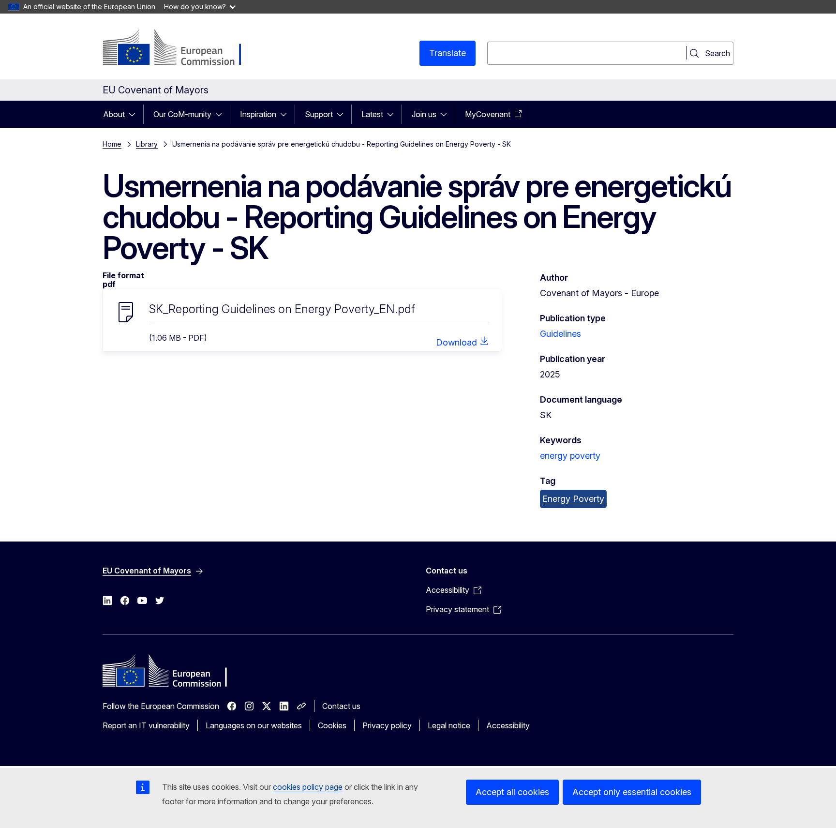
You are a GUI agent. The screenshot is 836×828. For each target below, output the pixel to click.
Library (147, 144)
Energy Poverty (573, 499)
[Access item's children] (135, 114)
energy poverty (570, 456)
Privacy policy (387, 725)
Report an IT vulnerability (146, 725)
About (114, 114)
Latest (372, 114)
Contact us (341, 706)
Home (112, 144)
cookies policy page (308, 787)
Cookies (332, 725)
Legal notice (449, 725)
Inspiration (258, 114)
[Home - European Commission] (181, 48)
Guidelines (560, 334)
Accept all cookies (512, 792)
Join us (424, 114)
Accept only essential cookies (631, 792)
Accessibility (508, 725)
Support (319, 114)
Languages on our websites (254, 725)
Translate (447, 53)
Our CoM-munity (182, 114)
